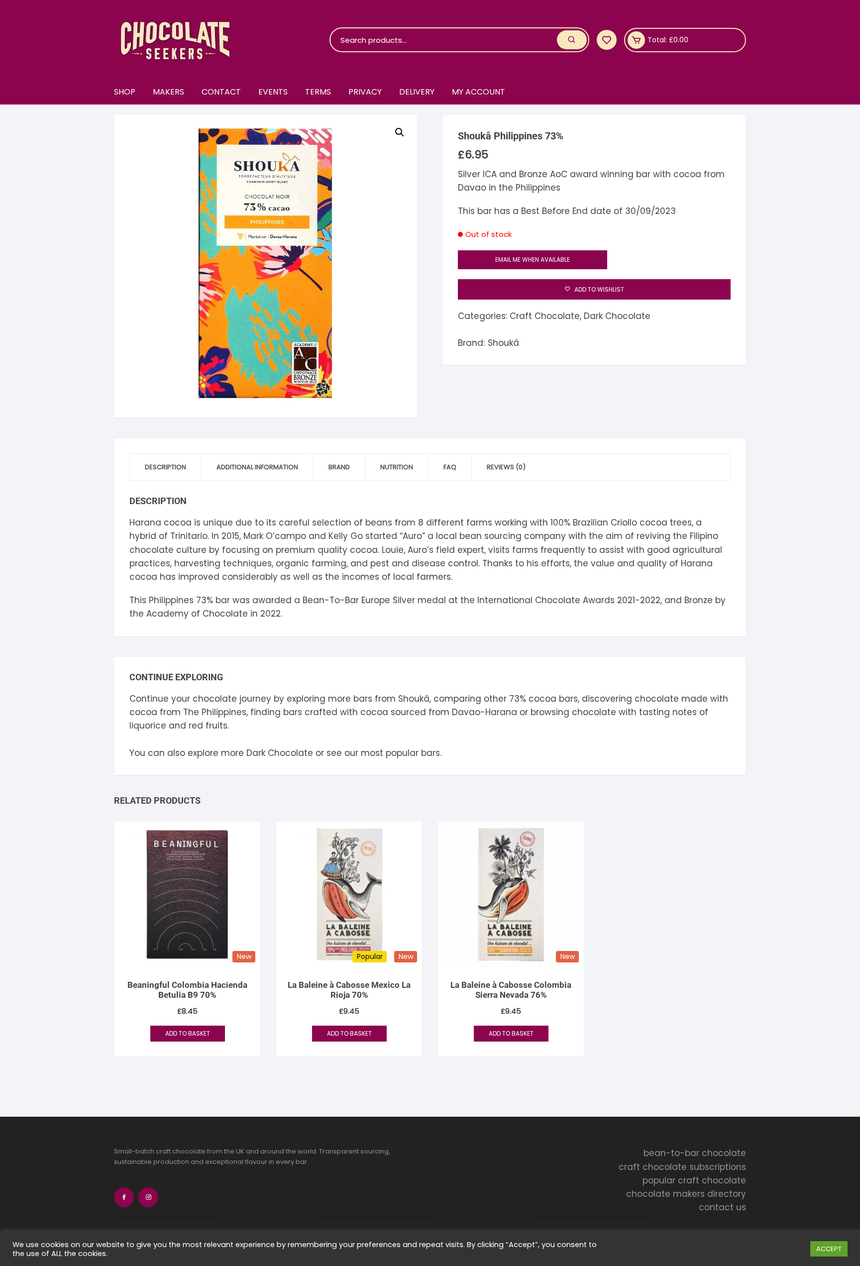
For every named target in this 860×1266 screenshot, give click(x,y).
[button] (400, 132)
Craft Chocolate (545, 316)
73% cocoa (532, 699)
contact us (722, 1207)
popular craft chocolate (694, 1180)
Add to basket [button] (187, 1033)
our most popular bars (392, 753)
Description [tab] (165, 467)
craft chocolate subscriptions (682, 1167)
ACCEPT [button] (829, 1249)
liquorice (147, 726)
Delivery (416, 92)
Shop (124, 92)
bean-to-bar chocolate (695, 1153)
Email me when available (532, 259)
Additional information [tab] (257, 467)
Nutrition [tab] (396, 467)
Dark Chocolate (617, 316)
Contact (221, 92)
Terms (318, 92)
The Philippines (214, 712)
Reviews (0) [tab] (506, 467)
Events (273, 92)
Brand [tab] (339, 467)
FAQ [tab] (449, 467)
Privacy (365, 92)
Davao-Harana (484, 712)
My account (478, 92)
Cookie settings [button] (775, 1249)
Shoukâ (503, 343)
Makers (168, 92)
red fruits (208, 726)
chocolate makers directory (686, 1194)
